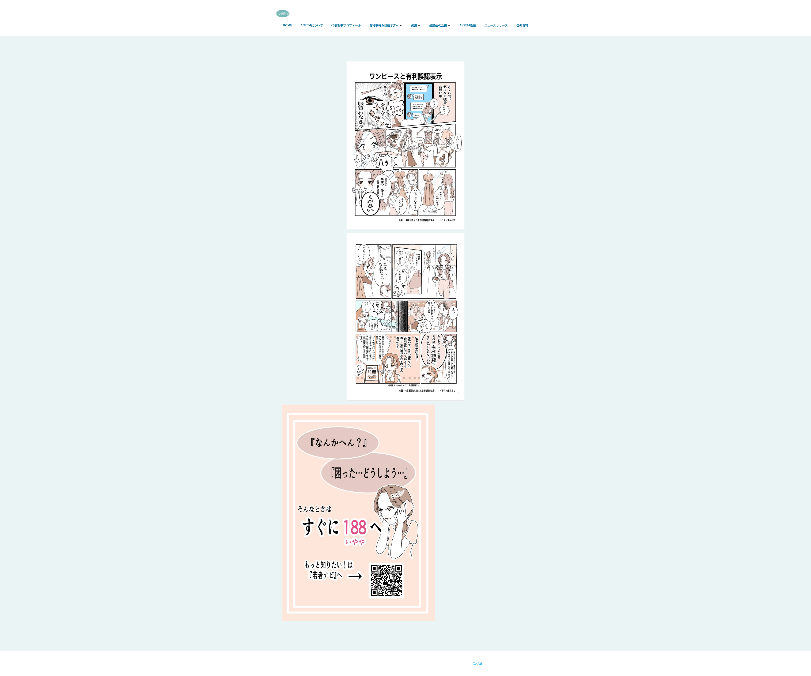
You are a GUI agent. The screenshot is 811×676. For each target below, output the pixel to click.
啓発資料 (522, 25)
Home (287, 25)
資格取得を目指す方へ (384, 25)
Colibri (477, 663)
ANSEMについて (312, 25)
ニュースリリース (496, 25)
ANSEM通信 (467, 25)
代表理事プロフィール (346, 25)
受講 (414, 25)
